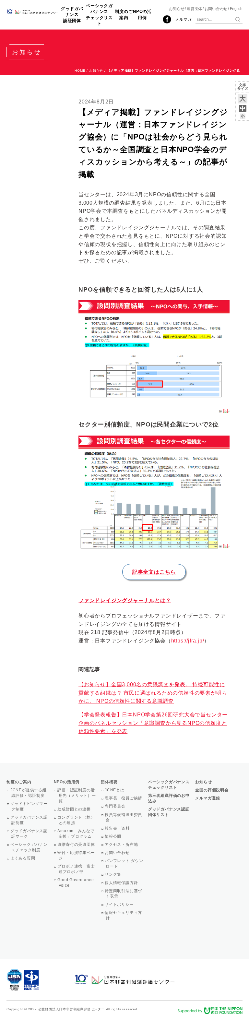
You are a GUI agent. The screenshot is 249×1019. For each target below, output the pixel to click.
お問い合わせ (216, 8)
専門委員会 (115, 806)
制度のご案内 (124, 14)
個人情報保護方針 (122, 883)
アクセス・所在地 (122, 844)
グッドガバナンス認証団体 (72, 14)
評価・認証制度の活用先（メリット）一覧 (77, 795)
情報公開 (113, 836)
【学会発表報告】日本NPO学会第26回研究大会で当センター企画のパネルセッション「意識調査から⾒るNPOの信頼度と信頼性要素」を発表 (153, 723)
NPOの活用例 (142, 14)
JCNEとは (115, 790)
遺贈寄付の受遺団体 (77, 844)
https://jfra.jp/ (187, 640)
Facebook (167, 19)
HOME (80, 70)
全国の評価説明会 (211, 790)
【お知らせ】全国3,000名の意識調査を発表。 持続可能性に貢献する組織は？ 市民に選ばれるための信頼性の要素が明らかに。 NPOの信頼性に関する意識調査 (152, 693)
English (236, 8)
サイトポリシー (120, 904)
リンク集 (113, 874)
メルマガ (183, 19)
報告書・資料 (118, 828)
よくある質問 (23, 858)
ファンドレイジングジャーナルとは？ (124, 600)
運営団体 (194, 8)
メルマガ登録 (207, 798)
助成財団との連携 (75, 809)
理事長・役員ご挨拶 (124, 798)
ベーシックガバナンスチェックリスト (99, 14)
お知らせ (176, 8)
